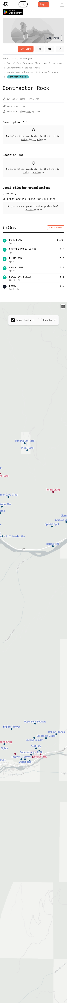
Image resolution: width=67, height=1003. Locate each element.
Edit (28, 48)
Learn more (9, 193)
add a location (32, 172)
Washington (26, 58)
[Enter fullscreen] (63, 306)
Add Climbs (55, 227)
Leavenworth (13, 67)
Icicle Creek (32, 67)
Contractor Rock (17, 76)
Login (43, 4)
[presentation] (53, 38)
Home (5, 58)
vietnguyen (25, 111)
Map (50, 48)
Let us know (32, 209)
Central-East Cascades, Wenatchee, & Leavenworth (36, 63)
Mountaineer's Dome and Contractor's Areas (32, 72)
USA (14, 58)
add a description (32, 139)
